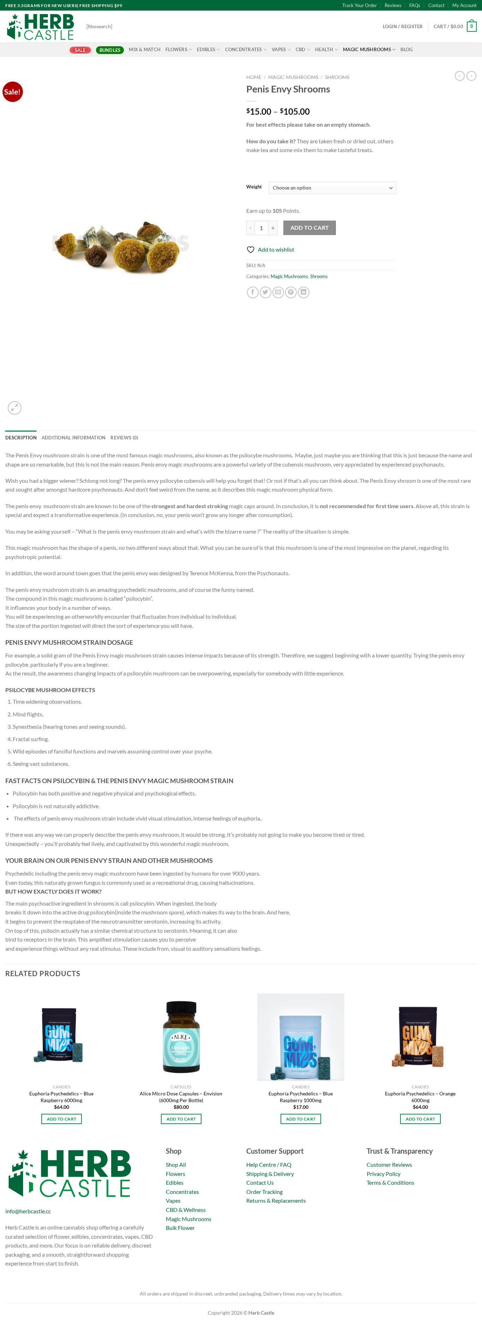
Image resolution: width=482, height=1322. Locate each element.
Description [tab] (21, 437)
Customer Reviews (389, 1164)
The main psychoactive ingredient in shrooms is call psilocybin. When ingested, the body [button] (111, 903)
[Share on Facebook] (253, 292)
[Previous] (5, 1065)
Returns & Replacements (276, 1200)
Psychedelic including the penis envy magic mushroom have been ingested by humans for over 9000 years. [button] (132, 873)
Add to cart (309, 227)
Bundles (110, 50)
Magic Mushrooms (367, 49)
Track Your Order (359, 5)
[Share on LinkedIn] (303, 292)
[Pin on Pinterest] (291, 292)
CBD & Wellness (186, 1209)
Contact (436, 5)
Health (324, 49)
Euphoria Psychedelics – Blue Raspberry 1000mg (301, 1096)
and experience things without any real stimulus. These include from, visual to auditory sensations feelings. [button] (133, 948)
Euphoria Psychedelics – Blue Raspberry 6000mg (61, 1096)
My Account (464, 5)
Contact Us (260, 1182)
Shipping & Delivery (270, 1173)
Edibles (206, 49)
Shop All (176, 1164)
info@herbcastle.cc (28, 1211)
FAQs (414, 5)
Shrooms (337, 77)
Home (253, 77)
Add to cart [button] (62, 1119)
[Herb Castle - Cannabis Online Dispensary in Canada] (40, 26)
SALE (80, 50)
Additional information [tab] (74, 437)
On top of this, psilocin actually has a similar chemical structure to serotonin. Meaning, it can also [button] (121, 930)
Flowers (176, 49)
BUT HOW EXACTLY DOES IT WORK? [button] (53, 891)
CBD (301, 49)
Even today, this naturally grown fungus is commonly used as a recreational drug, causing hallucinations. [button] (129, 882)
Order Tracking (264, 1191)
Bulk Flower (180, 1227)
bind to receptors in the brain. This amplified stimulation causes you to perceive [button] (100, 939)
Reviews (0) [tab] (124, 437)
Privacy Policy (383, 1173)
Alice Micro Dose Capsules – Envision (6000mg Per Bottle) (181, 1096)
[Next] (476, 1065)
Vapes (279, 49)
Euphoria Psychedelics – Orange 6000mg (420, 1096)
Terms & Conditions (390, 1182)
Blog (406, 49)
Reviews (393, 5)
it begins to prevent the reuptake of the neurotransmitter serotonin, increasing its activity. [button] (113, 921)
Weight (254, 187)
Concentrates (243, 49)
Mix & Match (145, 49)
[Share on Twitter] (265, 292)
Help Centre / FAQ (268, 1164)
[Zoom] (15, 408)
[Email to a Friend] (278, 292)
